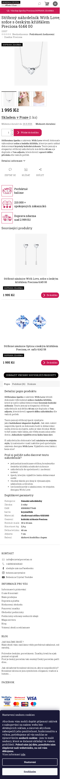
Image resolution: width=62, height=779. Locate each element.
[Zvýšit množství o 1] (12, 131)
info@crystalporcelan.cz (19, 559)
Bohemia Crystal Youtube (19, 577)
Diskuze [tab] (31, 384)
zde (23, 754)
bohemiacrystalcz (15, 572)
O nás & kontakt (10, 593)
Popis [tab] (7, 384)
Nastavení (30, 762)
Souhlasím (30, 771)
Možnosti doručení (46, 123)
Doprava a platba (10, 600)
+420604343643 (14, 564)
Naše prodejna (9, 597)
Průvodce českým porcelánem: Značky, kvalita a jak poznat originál (29, 655)
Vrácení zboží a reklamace (16, 627)
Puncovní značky (11, 608)
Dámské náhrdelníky (31, 501)
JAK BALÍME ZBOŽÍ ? (13, 641)
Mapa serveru (9, 619)
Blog (4, 623)
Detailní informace (12, 160)
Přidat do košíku (30, 132)
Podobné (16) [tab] (18, 384)
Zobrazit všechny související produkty (31, 375)
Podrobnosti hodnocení (41, 34)
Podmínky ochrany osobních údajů (20, 616)
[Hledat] (39, 4)
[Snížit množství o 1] (12, 134)
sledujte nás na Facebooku (19, 568)
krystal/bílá (27, 511)
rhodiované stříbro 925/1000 (35, 515)
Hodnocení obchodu (12, 604)
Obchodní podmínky (13, 612)
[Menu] (55, 4)
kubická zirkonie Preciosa (34, 519)
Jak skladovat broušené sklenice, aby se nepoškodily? (30, 667)
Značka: (13, 37)
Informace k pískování (14, 589)
